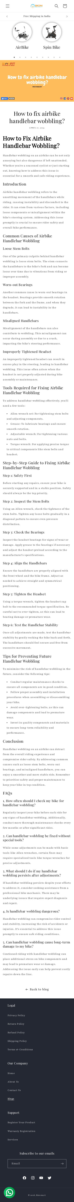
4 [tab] (31, 57)
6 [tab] (43, 57)
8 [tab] (54, 57)
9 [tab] (60, 57)
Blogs (11, 1098)
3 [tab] (26, 57)
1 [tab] (14, 57)
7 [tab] (48, 57)
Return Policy (16, 1023)
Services (13, 1139)
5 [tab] (37, 57)
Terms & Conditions (20, 1049)
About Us (13, 1081)
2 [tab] (20, 57)
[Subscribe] (62, 1163)
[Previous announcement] (7, 16)
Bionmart (41, 1195)
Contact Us (14, 1090)
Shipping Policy (17, 1041)
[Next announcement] (67, 16)
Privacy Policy (16, 1015)
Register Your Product (21, 1122)
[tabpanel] (22, 37)
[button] (7, 6)
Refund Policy (16, 1032)
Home (11, 1073)
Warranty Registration (21, 1131)
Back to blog (39, 989)
